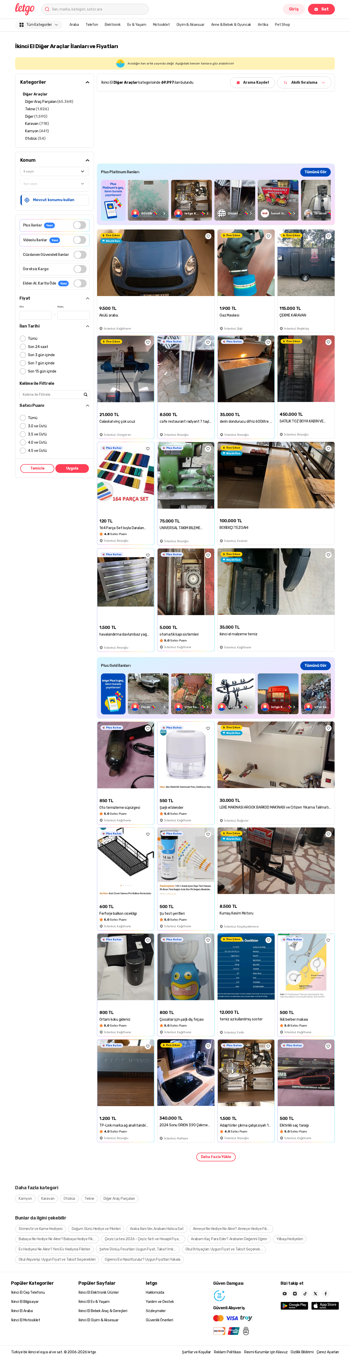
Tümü (32, 338)
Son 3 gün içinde (41, 355)
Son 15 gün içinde (42, 371)
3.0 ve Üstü (37, 426)
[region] (216, 200)
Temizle (37, 468)
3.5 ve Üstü (37, 434)
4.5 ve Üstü (37, 451)
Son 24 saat (38, 347)
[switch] (79, 225)
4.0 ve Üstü (37, 442)
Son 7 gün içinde (41, 363)
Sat (325, 9)
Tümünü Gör (315, 172)
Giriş (294, 9)
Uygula (72, 468)
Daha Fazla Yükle (216, 1157)
